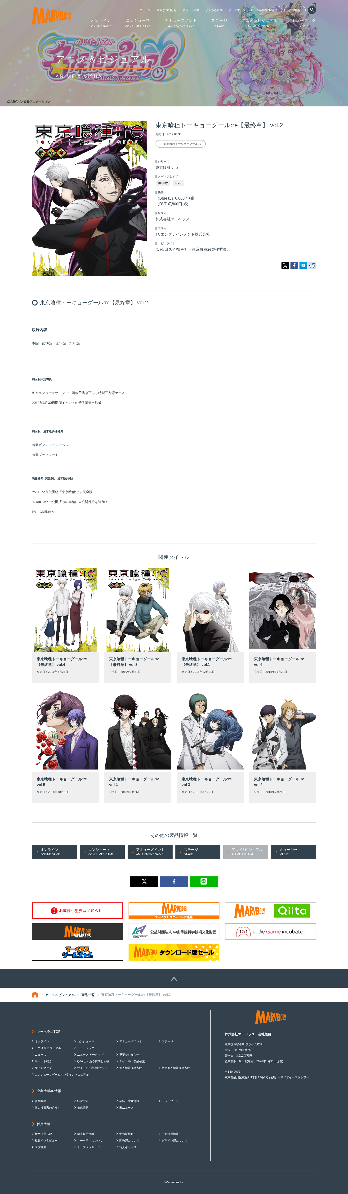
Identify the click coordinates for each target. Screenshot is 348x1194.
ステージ (167, 1041)
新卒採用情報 (85, 1134)
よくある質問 (214, 10)
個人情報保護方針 (130, 1068)
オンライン (42, 1041)
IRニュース (126, 1107)
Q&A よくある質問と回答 (93, 1061)
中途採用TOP (127, 1134)
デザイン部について (174, 1140)
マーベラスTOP (48, 1031)
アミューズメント (130, 1041)
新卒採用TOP (43, 1134)
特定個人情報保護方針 (176, 1068)
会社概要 (40, 1101)
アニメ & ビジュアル (48, 1048)
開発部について (129, 1140)
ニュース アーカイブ (90, 1054)
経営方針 (83, 1101)
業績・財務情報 (129, 1101)
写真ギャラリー (129, 1147)
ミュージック (85, 1048)
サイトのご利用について (92, 1068)
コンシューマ (85, 1041)
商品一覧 (88, 995)
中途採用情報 (170, 1134)
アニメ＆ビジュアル (60, 995)
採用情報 (295, 10)
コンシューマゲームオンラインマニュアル (62, 1074)
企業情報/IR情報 (266, 10)
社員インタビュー (46, 1140)
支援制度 (40, 1147)
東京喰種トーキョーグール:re (182, 143)
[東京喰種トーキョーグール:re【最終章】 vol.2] (303, 265)
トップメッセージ (88, 1147)
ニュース (145, 10)
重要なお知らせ (167, 10)
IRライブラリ (170, 1101)
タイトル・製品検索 (132, 1061)
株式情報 (83, 1107)
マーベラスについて (90, 1140)
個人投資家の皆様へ (47, 1107)
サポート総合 (191, 10)
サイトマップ (236, 10)
